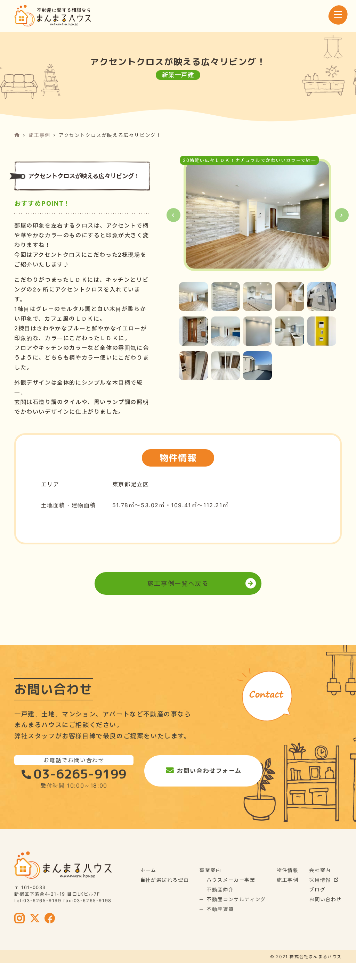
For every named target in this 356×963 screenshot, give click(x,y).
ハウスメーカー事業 (231, 880)
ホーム (148, 870)
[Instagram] (19, 919)
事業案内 (210, 870)
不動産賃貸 (220, 909)
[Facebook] (50, 919)
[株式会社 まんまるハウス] (52, 15)
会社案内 (320, 870)
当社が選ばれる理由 (164, 880)
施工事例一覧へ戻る (178, 583)
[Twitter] (35, 919)
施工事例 (39, 135)
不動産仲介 (220, 889)
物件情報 (287, 870)
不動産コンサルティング (236, 899)
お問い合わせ (325, 899)
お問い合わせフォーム (209, 770)
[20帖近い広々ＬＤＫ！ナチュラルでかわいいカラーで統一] (257, 215)
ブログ (317, 889)
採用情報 (320, 880)
